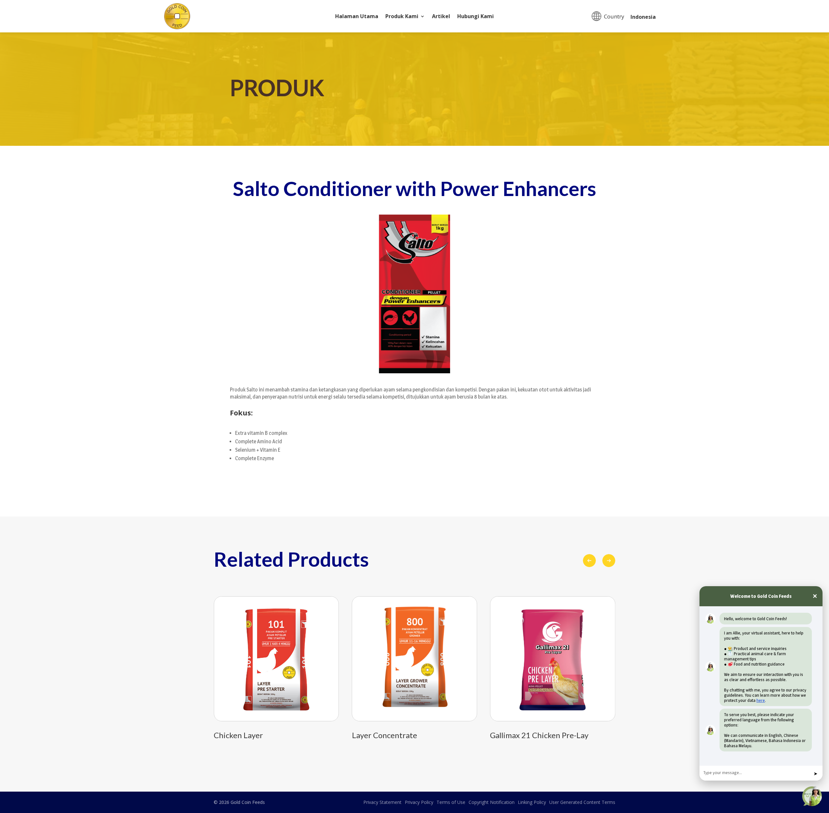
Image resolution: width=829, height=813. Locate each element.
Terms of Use (451, 802)
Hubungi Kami (475, 17)
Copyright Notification (492, 802)
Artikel (441, 17)
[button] (608, 560)
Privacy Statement (382, 802)
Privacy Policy (419, 802)
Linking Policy (532, 802)
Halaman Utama (356, 17)
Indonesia (643, 16)
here (760, 700)
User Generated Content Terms (582, 802)
